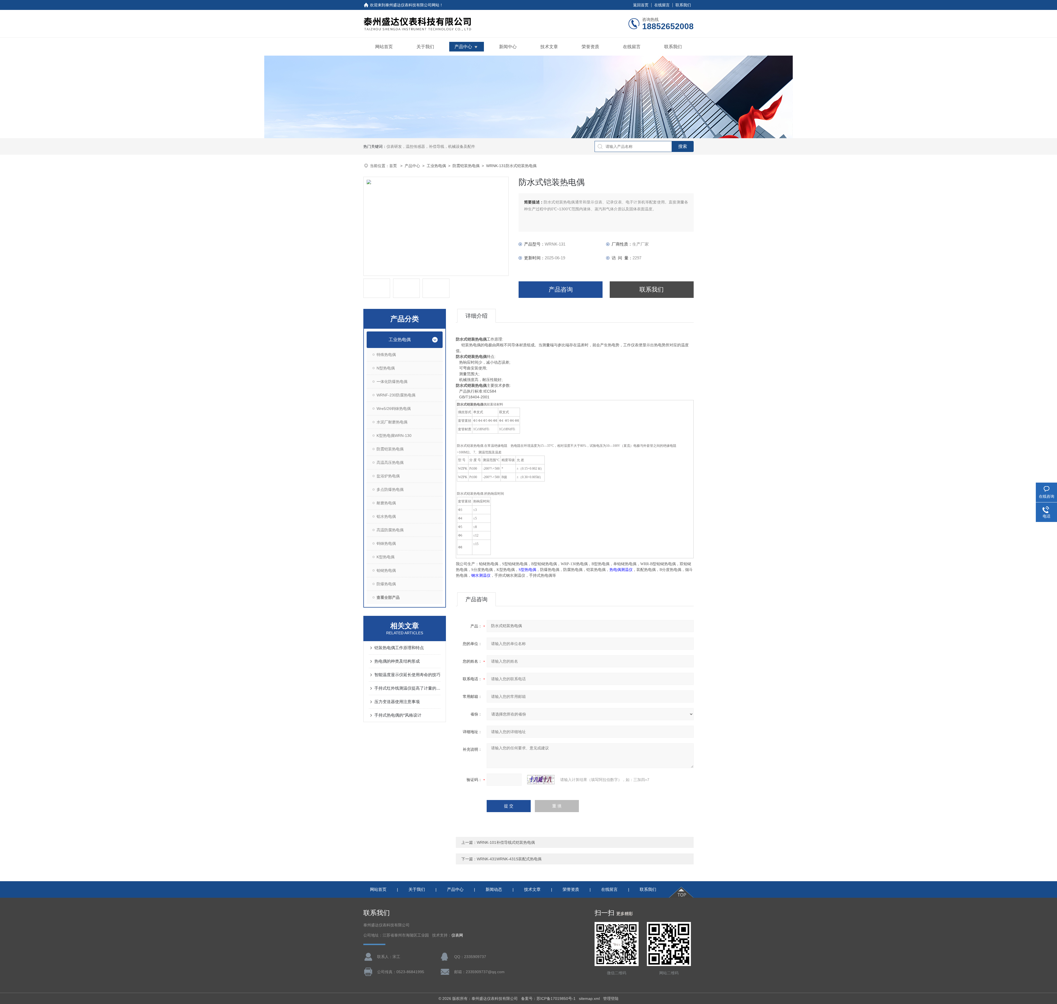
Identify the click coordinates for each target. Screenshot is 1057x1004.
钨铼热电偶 (386, 543)
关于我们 (425, 46)
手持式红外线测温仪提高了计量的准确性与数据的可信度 (407, 688)
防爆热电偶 (386, 584)
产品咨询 (561, 289)
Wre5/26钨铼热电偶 (394, 408)
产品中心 (463, 46)
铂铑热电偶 (386, 570)
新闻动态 (494, 889)
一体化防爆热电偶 (392, 381)
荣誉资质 (590, 46)
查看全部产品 (388, 597)
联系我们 (683, 5)
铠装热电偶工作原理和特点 (399, 647)
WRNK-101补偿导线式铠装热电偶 (506, 842)
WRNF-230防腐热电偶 (396, 395)
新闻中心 (508, 46)
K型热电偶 (385, 557)
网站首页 (384, 46)
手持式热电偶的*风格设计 (397, 715)
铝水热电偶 (386, 516)
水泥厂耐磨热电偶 (392, 422)
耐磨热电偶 (386, 503)
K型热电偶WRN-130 (394, 435)
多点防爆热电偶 (390, 489)
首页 (393, 166)
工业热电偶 (436, 166)
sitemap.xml (589, 998)
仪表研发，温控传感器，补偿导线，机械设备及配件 (430, 146)
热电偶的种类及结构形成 (397, 661)
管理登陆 (611, 998)
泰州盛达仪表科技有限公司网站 (412, 5)
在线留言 (662, 5)
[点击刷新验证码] (541, 779)
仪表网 (457, 935)
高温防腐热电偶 (390, 530)
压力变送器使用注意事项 (397, 701)
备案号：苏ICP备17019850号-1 (548, 998)
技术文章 (549, 46)
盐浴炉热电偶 (388, 476)
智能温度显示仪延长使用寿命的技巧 (407, 674)
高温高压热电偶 (390, 462)
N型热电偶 (386, 368)
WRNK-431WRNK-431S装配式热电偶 (509, 859)
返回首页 (641, 5)
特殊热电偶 (386, 354)
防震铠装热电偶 (466, 166)
